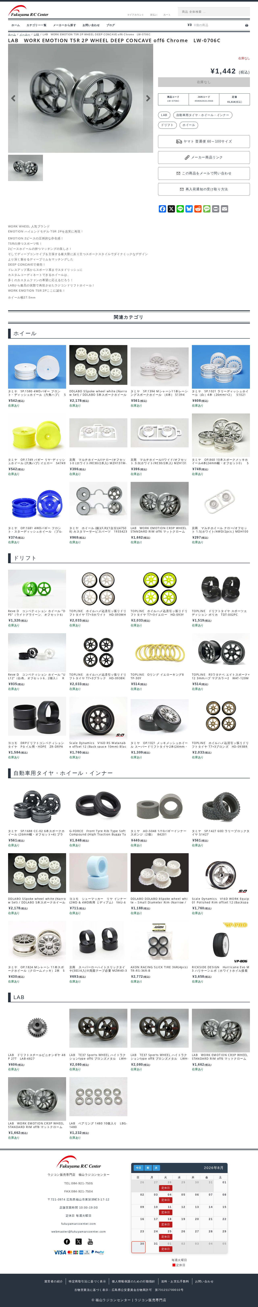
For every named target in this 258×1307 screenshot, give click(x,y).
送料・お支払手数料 (175, 1281)
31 (211, 1182)
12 (183, 1207)
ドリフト (167, 125)
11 (170, 1207)
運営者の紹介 (53, 1281)
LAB (36, 34)
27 (156, 1182)
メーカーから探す (64, 25)
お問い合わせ (91, 25)
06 (197, 1194)
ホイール (189, 125)
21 (211, 1219)
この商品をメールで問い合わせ (207, 173)
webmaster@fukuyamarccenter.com (78, 1231)
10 (156, 1207)
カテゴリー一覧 (37, 25)
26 (142, 1182)
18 (170, 1219)
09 (142, 1207)
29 (183, 1182)
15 (224, 1207)
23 (142, 1231)
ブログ (110, 25)
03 (156, 1194)
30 (197, 1182)
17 (156, 1219)
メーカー (25, 34)
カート (167, 15)
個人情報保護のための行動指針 (133, 1281)
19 (183, 1219)
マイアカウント (135, 15)
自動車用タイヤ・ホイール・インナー (202, 115)
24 (156, 1231)
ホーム (15, 25)
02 (142, 1194)
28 (170, 1182)
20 (197, 1219)
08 (224, 1194)
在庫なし (204, 82)
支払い (153, 15)
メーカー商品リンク (207, 157)
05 (183, 1194)
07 (211, 1194)
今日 (138, 1167)
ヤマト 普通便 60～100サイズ (208, 141)
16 (142, 1219)
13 (197, 1207)
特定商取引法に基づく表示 (87, 1281)
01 (224, 1182)
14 (211, 1207)
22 (224, 1219)
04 (170, 1194)
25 (170, 1231)
